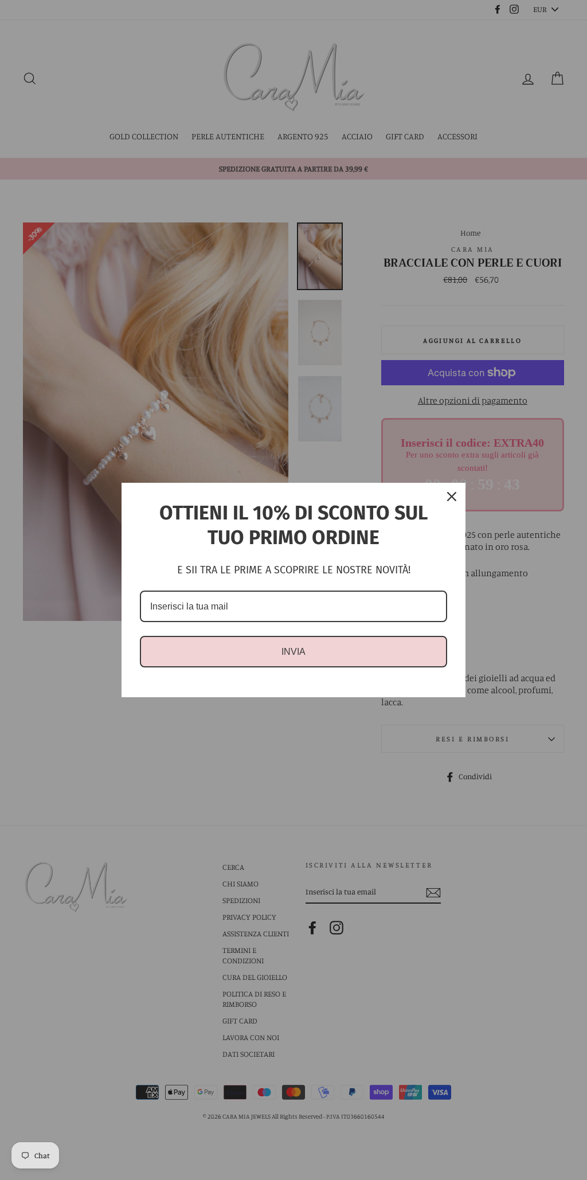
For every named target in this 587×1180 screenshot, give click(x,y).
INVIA (293, 652)
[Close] (451, 496)
